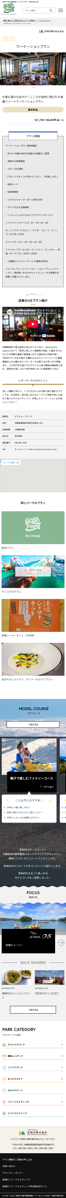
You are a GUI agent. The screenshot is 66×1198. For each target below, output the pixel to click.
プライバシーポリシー (13, 1172)
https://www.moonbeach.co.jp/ (43, 449)
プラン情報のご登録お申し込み (17, 1159)
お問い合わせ (8, 1166)
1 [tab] (33, 87)
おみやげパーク (15, 1090)
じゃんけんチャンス (17, 1113)
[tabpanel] (33, 68)
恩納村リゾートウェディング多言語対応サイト (24, 1186)
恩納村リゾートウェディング (16, 1179)
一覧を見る (33, 724)
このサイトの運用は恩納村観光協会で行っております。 (33, 1139)
